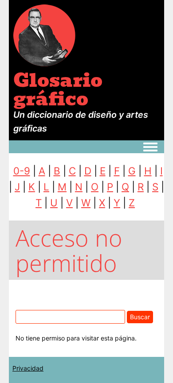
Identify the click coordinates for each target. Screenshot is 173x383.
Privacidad (27, 368)
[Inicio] (44, 35)
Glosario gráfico (57, 89)
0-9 (21, 171)
